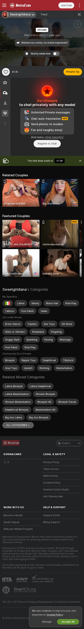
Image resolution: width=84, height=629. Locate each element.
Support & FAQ (51, 515)
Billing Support (51, 522)
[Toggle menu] (4, 5)
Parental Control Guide (56, 489)
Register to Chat (47, 143)
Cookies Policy (51, 482)
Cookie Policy (55, 614)
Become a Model (13, 515)
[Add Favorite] (6, 72)
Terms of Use (50, 469)
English (66, 443)
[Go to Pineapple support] (6, 590)
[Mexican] (7, 303)
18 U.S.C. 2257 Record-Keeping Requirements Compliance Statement (41, 601)
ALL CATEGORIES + (18, 425)
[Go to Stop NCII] (25, 590)
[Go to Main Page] (25, 5)
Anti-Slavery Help (53, 496)
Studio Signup (12, 522)
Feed (44, 14)
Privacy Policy (51, 462)
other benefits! (54, 137)
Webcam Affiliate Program (18, 529)
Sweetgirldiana (14, 289)
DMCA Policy (50, 476)
